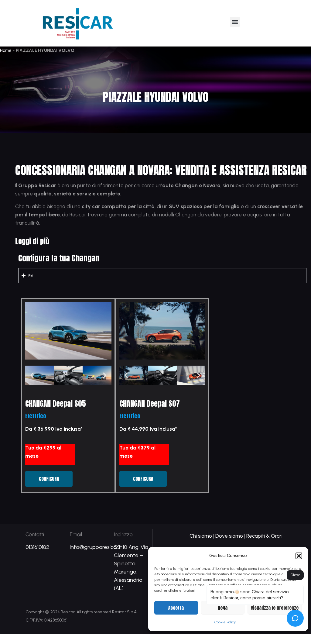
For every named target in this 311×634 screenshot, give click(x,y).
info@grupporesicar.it (96, 547)
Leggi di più (32, 241)
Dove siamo (229, 536)
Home (6, 50)
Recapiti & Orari (264, 536)
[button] (299, 556)
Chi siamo (201, 536)
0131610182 (37, 547)
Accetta (176, 607)
